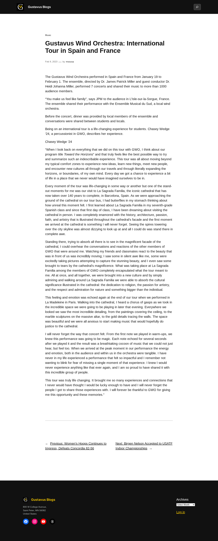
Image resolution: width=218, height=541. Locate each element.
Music (48, 35)
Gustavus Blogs (39, 7)
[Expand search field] (197, 7)
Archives (182, 499)
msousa (70, 61)
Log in (180, 512)
